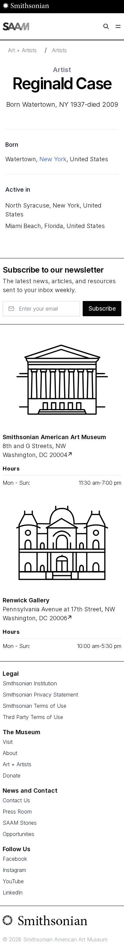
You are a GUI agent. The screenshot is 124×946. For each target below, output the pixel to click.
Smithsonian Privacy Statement (40, 694)
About (10, 753)
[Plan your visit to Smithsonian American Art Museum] (70, 454)
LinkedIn (12, 892)
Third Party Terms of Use (33, 717)
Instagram (14, 870)
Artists (59, 50)
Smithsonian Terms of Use (34, 705)
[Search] (106, 26)
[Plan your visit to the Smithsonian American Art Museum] (62, 379)
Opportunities (18, 834)
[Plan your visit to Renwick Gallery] (70, 618)
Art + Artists (22, 50)
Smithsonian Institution (30, 683)
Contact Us (16, 800)
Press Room (17, 811)
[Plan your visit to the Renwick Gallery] (62, 542)
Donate (12, 775)
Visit (8, 741)
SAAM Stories (20, 822)
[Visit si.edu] (62, 922)
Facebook (15, 858)
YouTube (13, 881)
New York (52, 159)
